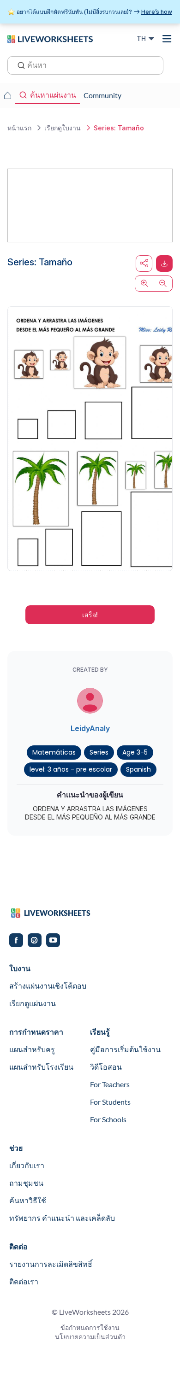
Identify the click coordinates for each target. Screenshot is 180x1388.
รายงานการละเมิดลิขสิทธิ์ (50, 1263)
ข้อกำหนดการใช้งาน (90, 1327)
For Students (110, 1101)
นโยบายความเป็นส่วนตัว (90, 1337)
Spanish (138, 769)
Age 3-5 (135, 752)
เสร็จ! (90, 615)
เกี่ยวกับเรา (26, 1165)
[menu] (167, 38)
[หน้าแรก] (50, 38)
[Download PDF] (164, 263)
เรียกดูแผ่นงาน (32, 1003)
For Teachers (110, 1084)
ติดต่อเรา (23, 1281)
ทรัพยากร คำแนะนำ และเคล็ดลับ (62, 1217)
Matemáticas (54, 752)
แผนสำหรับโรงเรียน (41, 1066)
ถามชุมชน (26, 1182)
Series (99, 752)
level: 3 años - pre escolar (71, 769)
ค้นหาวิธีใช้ (27, 1200)
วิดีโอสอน (106, 1066)
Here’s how (156, 11)
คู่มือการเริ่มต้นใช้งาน (125, 1049)
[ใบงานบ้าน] (7, 95)
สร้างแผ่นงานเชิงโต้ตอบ (47, 985)
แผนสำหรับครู (32, 1049)
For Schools (108, 1119)
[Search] (18, 64)
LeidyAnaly (90, 728)
